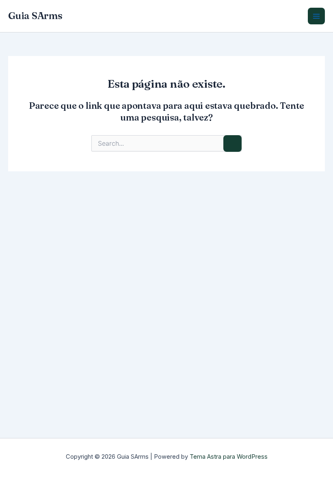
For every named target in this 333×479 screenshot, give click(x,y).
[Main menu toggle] (316, 16)
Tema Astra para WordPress (229, 456)
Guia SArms (35, 16)
